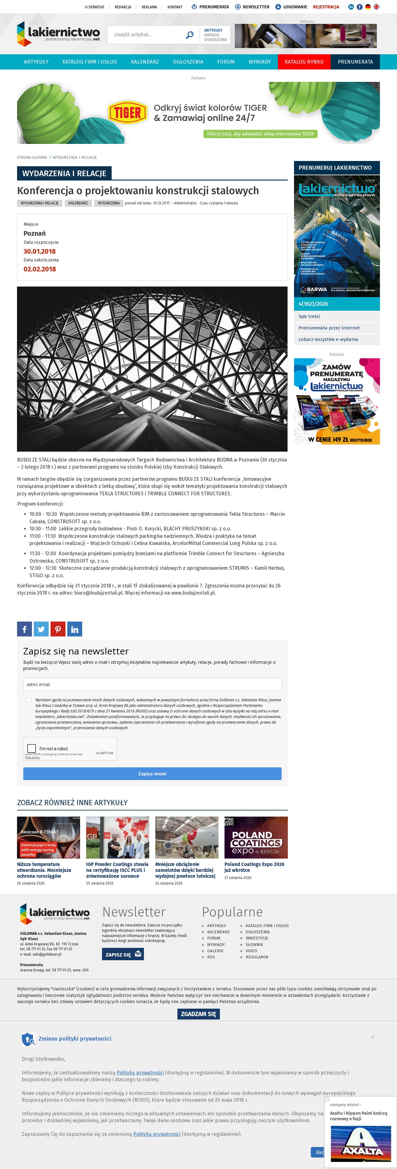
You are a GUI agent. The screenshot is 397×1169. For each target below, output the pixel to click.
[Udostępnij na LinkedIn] (74, 629)
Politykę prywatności (140, 1073)
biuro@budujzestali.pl (98, 593)
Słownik (254, 944)
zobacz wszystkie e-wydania (328, 339)
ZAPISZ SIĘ (118, 955)
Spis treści (309, 316)
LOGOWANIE (295, 7)
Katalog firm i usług (89, 62)
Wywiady (260, 62)
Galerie (215, 950)
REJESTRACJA (326, 7)
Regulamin (257, 957)
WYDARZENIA (109, 203)
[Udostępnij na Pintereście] (58, 629)
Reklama (149, 7)
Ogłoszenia (188, 62)
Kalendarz (145, 62)
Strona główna (32, 157)
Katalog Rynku (304, 62)
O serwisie (94, 7)
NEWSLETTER (256, 7)
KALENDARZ (78, 203)
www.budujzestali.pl (193, 593)
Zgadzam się (200, 1015)
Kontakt (174, 7)
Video (251, 950)
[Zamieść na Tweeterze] (41, 629)
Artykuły (36, 62)
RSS (211, 957)
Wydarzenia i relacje (75, 157)
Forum (226, 62)
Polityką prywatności (157, 1134)
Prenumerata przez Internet (329, 328)
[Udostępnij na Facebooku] (24, 629)
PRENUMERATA (214, 7)
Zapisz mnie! (152, 774)
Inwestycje (257, 938)
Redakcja (123, 7)
